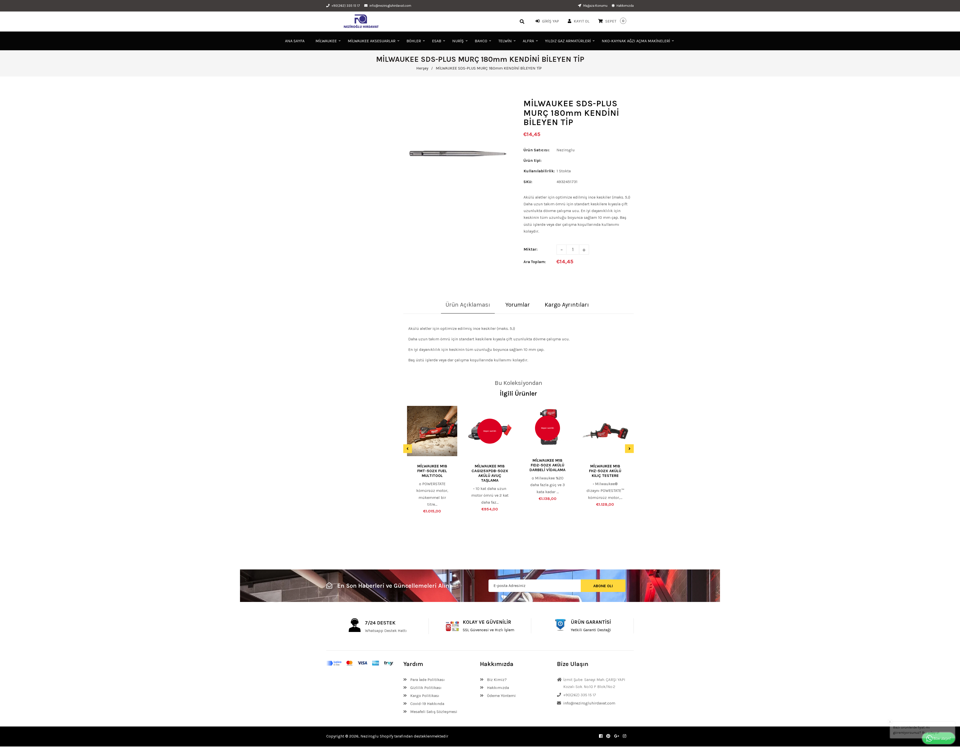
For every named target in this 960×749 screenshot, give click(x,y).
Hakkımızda (625, 6)
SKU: (528, 181)
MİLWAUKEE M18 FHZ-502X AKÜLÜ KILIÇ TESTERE (605, 471)
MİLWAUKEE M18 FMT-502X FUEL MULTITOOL (432, 471)
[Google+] (616, 736)
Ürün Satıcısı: (537, 150)
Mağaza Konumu (595, 6)
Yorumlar (517, 304)
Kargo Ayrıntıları (567, 304)
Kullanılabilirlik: (539, 171)
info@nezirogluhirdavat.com (390, 6)
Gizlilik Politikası (425, 687)
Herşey (422, 68)
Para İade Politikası (427, 679)
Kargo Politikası (424, 695)
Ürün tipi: (533, 160)
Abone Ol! (603, 585)
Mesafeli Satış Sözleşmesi (433, 711)
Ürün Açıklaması (468, 304)
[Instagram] (624, 736)
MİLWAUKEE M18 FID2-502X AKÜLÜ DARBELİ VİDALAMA (548, 465)
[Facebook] (600, 736)
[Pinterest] (608, 736)
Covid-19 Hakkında (426, 703)
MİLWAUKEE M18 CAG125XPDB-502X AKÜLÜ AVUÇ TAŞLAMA (490, 473)
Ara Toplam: (535, 261)
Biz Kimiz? (496, 679)
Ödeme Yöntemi (501, 695)
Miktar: (531, 249)
